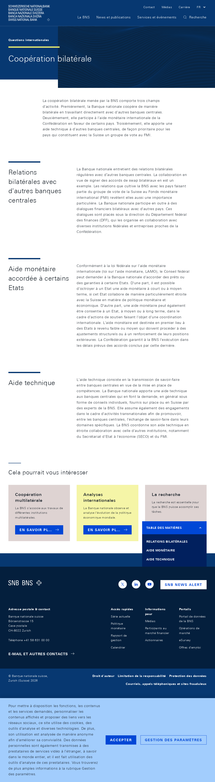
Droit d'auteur (103, 676)
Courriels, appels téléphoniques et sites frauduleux (166, 684)
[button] (202, 8)
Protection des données (188, 676)
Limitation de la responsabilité (142, 676)
